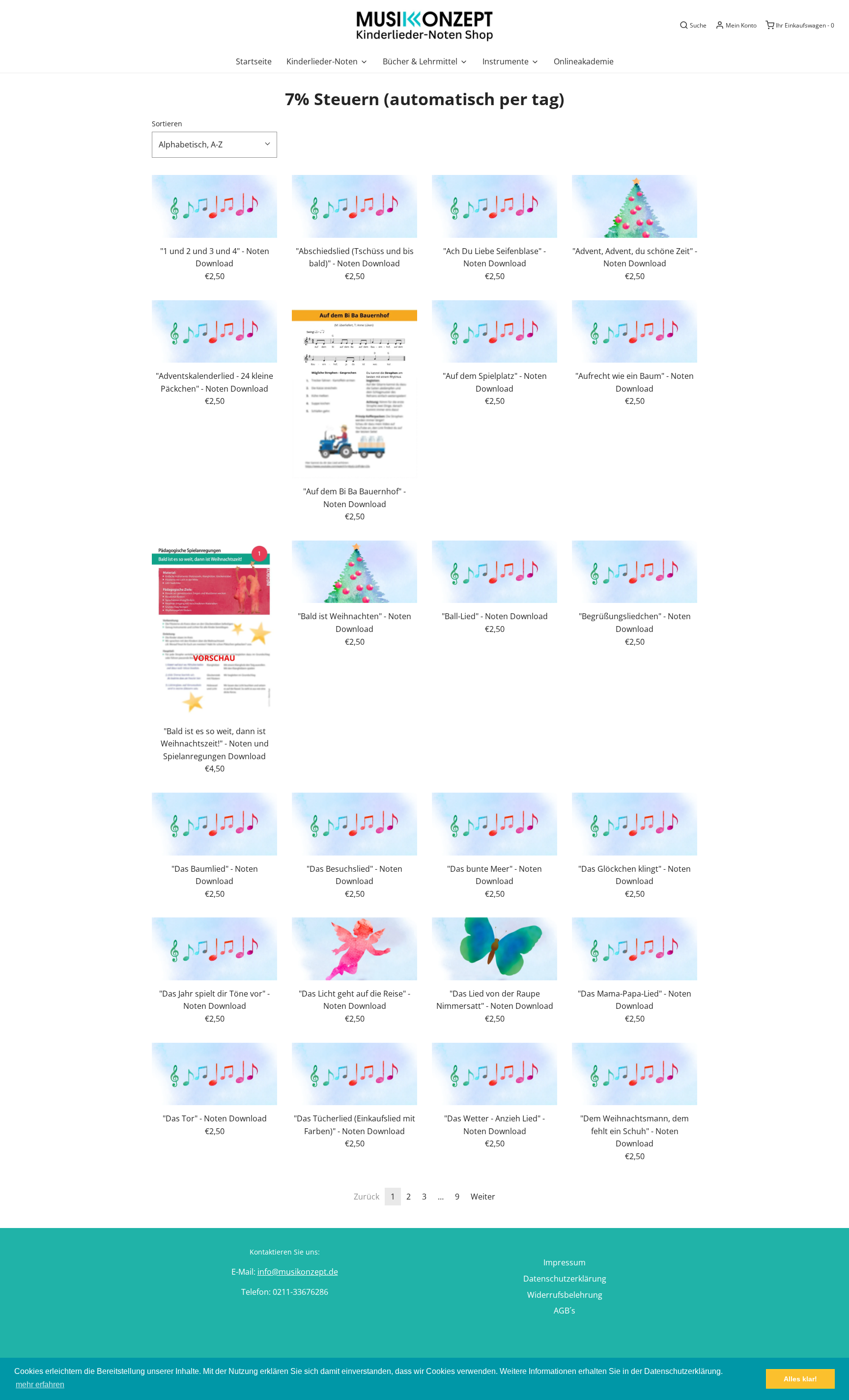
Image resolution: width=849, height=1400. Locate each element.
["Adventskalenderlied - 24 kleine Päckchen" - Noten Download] (214, 331)
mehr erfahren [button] (40, 1384)
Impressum (564, 1262)
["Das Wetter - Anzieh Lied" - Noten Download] (494, 1074)
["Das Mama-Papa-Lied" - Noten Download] (634, 948)
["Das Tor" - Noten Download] (214, 1074)
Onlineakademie (584, 61)
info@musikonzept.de (297, 1271)
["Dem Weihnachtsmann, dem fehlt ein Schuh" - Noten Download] (634, 1074)
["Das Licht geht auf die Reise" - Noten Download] (354, 948)
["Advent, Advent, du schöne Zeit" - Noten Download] (634, 206)
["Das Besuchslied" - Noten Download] (354, 824)
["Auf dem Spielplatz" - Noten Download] (494, 331)
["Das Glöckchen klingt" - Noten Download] (634, 824)
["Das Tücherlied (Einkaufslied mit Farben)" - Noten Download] (354, 1074)
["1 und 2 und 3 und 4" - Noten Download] (214, 206)
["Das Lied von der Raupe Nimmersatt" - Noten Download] (494, 948)
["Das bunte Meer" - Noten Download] (494, 824)
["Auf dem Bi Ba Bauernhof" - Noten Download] (354, 389)
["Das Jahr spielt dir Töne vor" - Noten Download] (214, 948)
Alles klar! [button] (800, 1379)
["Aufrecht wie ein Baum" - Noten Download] (634, 331)
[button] (214, 145)
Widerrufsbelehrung (564, 1294)
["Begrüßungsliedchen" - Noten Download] (634, 572)
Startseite (254, 61)
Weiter (483, 1196)
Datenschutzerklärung (564, 1278)
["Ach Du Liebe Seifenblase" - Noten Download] (494, 206)
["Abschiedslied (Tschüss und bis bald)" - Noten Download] (354, 206)
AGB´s (564, 1310)
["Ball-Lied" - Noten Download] (494, 572)
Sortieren (167, 123)
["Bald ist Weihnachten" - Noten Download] (354, 572)
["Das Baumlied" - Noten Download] (214, 824)
